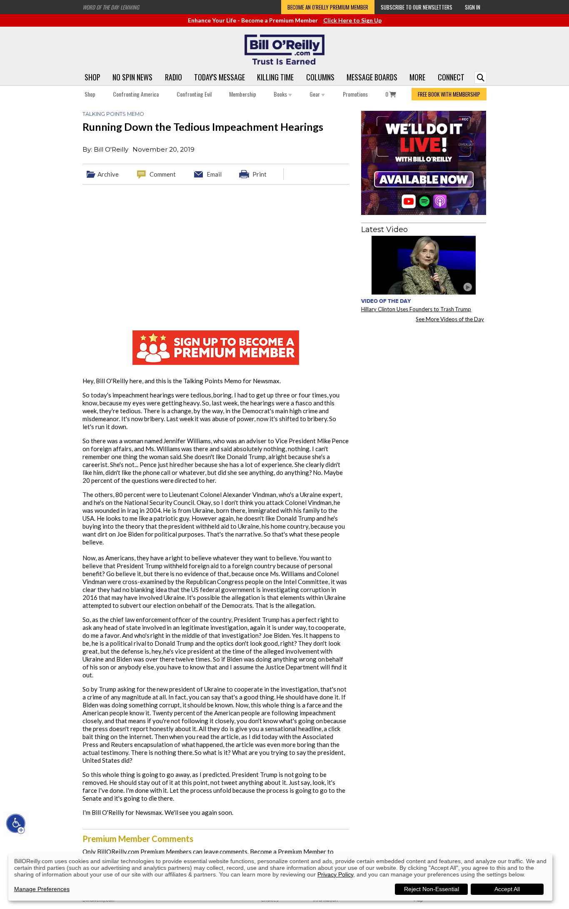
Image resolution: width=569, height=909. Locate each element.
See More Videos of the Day (450, 319)
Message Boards (372, 77)
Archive (108, 174)
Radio (173, 77)
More (417, 77)
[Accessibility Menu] (16, 823)
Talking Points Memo (113, 114)
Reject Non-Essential (431, 889)
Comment (163, 174)
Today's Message (219, 77)
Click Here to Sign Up (352, 20)
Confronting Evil (194, 94)
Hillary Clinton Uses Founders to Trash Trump (416, 309)
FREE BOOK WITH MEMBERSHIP (449, 94)
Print (259, 174)
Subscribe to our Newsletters (416, 7)
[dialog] (280, 877)
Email (214, 174)
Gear (315, 94)
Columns (320, 77)
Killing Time (275, 77)
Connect (451, 77)
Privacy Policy (335, 874)
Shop (92, 77)
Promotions (355, 94)
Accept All (507, 889)
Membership (242, 94)
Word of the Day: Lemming (110, 7)
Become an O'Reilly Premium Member (327, 7)
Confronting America (136, 94)
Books (281, 94)
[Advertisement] (423, 381)
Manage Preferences (42, 889)
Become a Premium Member (288, 851)
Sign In (472, 7)
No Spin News (132, 77)
